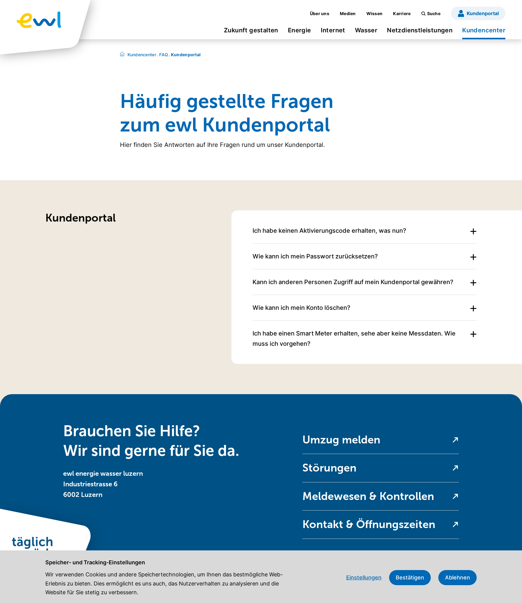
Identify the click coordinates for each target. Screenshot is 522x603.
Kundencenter (141, 54)
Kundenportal (185, 54)
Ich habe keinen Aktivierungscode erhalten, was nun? (329, 230)
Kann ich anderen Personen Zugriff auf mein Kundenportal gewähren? (353, 282)
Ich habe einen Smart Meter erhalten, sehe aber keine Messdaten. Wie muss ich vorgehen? (354, 338)
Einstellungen (364, 577)
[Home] (122, 54)
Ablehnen (457, 577)
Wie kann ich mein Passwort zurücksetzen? (315, 256)
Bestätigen (410, 577)
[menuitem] (251, 32)
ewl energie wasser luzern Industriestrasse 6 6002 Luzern (103, 484)
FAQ (162, 54)
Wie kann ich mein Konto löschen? (301, 307)
